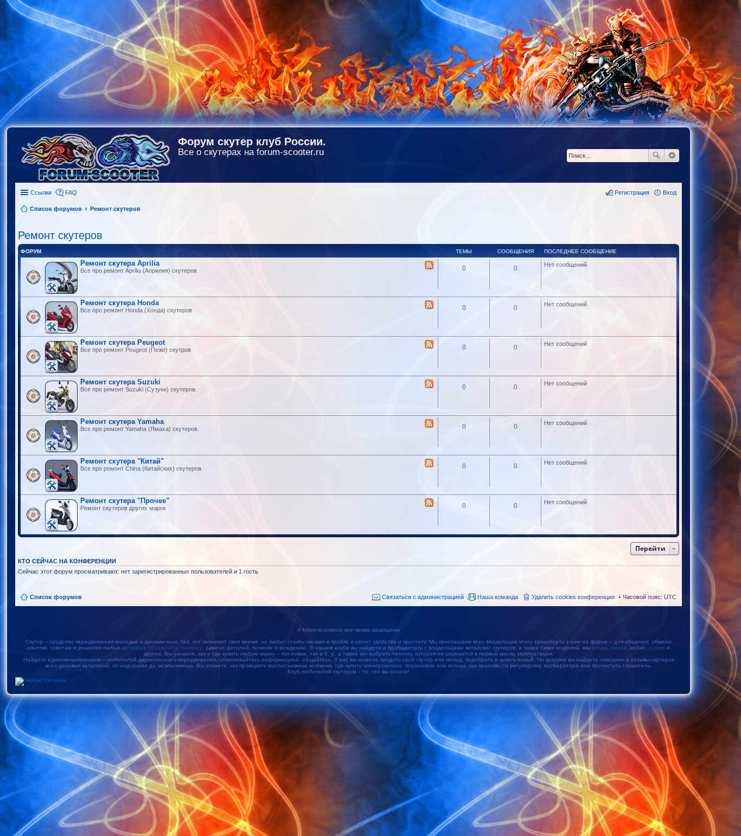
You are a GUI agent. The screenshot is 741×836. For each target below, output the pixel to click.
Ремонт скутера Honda (119, 303)
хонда (600, 648)
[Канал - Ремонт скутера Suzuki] (429, 384)
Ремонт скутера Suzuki (120, 382)
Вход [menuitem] (669, 192)
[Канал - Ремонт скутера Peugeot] (429, 345)
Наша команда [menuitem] (497, 597)
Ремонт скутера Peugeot (122, 342)
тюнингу (191, 648)
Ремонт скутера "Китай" (122, 461)
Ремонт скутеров (60, 235)
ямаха (619, 648)
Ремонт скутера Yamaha (122, 421)
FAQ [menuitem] (71, 192)
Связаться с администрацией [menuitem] (423, 597)
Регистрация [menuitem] (632, 192)
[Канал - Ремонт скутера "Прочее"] (429, 503)
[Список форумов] (96, 155)
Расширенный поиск (672, 155)
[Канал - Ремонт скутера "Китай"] (429, 463)
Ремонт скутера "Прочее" (124, 501)
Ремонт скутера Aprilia (119, 263)
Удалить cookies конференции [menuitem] (573, 597)
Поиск (656, 155)
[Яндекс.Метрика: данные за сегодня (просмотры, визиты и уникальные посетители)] (40, 681)
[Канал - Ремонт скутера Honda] (429, 305)
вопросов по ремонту (149, 648)
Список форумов (56, 597)
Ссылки (41, 192)
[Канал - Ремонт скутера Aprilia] (429, 266)
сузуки (657, 648)
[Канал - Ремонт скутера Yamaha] (429, 424)
